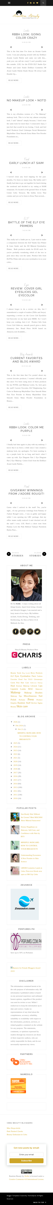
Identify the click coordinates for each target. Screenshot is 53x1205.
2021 (15, 758)
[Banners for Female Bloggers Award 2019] (26, 971)
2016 (15, 776)
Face (34, 676)
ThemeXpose (32, 1196)
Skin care (22, 706)
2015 (15, 780)
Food (26, 159)
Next (42, 47)
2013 (15, 787)
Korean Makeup (22, 686)
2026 (15, 722)
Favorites (14, 679)
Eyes (26, 285)
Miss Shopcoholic (13, 1128)
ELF (26, 218)
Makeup (15, 692)
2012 (15, 791)
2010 (15, 798)
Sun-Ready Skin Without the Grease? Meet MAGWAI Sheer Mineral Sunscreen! (31, 817)
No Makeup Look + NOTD (26, 100)
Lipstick (14, 689)
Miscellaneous (30, 696)
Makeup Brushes (33, 692)
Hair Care (25, 683)
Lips (40, 686)
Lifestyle (34, 686)
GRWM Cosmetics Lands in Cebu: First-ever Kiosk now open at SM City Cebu (31, 871)
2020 (15, 761)
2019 (15, 765)
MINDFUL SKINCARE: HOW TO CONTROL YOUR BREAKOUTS (29, 736)
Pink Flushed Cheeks (15, 1131)
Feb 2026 (19, 726)
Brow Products (36, 673)
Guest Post (15, 683)
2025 (15, 743)
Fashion (39, 676)
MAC (30, 689)
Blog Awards (26, 354)
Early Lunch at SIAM (26, 163)
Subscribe (26, 1161)
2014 (15, 784)
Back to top (39, 1202)
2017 (15, 773)
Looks (26, 30)
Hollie (27, 1176)
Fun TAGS (28, 679)
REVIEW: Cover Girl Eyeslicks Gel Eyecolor (26, 292)
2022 (15, 754)
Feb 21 (20, 729)
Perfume (22, 700)
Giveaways (38, 679)
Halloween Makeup (36, 683)
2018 (15, 769)
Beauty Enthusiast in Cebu (17, 1135)
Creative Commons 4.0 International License (26, 1179)
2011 (15, 795)
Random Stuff (24, 703)
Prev (11, 47)
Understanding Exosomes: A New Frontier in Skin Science (31, 858)
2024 (15, 747)
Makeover (38, 689)
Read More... (14, 80)
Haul (26, 486)
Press (31, 699)
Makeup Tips (16, 696)
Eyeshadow (25, 676)
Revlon (34, 703)
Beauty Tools (16, 673)
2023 (15, 750)
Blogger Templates (13, 1196)
